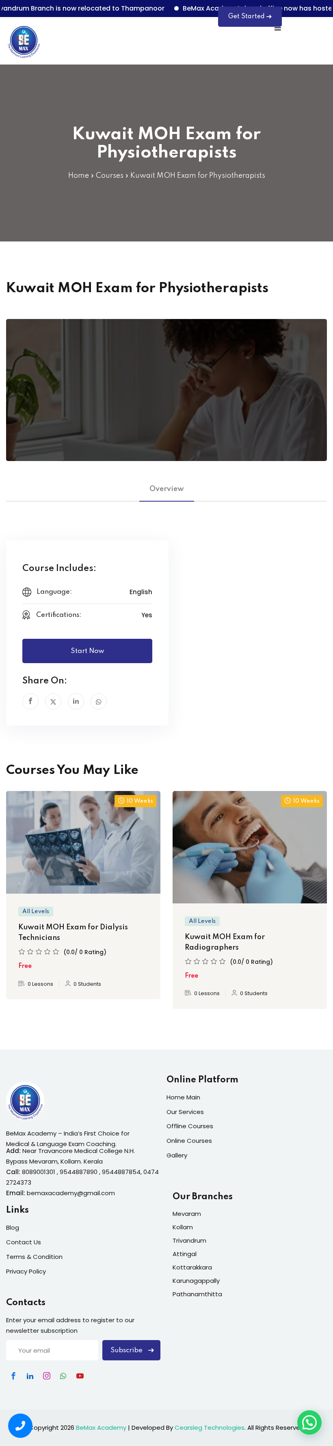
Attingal (185, 1254)
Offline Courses (189, 1126)
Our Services (185, 1112)
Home (78, 175)
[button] (309, 1422)
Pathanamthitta (197, 1294)
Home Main (183, 1097)
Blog (12, 1227)
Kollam (183, 1227)
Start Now (87, 651)
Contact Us (23, 1242)
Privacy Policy (26, 1271)
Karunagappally (196, 1280)
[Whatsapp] (63, 1375)
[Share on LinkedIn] (76, 701)
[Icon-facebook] (13, 1375)
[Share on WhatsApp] (99, 701)
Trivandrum (189, 1240)
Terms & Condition (34, 1256)
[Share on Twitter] (53, 701)
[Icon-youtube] (80, 1375)
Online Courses (189, 1140)
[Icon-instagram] (46, 1375)
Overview (166, 489)
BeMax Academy (101, 1427)
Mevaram (187, 1213)
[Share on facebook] (30, 701)
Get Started (246, 16)
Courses (109, 175)
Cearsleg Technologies (209, 1427)
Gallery (176, 1155)
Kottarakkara (192, 1267)
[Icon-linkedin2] (30, 1375)
